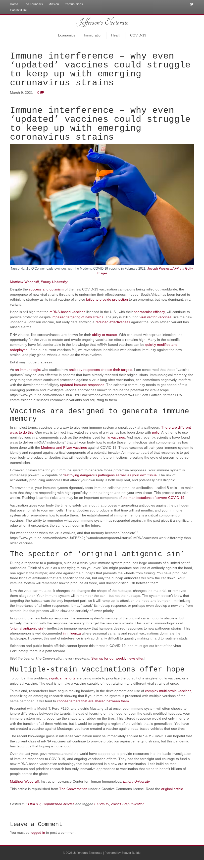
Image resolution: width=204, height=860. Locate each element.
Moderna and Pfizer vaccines (64, 447)
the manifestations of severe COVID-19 (153, 498)
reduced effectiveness (113, 322)
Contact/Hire (18, 10)
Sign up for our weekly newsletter (117, 658)
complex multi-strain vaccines (168, 691)
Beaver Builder (131, 853)
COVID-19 (138, 35)
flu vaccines (115, 437)
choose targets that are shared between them (93, 701)
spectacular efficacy (149, 312)
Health (116, 35)
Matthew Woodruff (24, 282)
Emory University (54, 282)
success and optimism (46, 289)
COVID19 (33, 804)
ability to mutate (104, 335)
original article (172, 789)
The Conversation (73, 789)
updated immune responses (82, 385)
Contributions (74, 4)
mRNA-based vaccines (67, 312)
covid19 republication (128, 804)
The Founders (33, 4)
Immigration (93, 35)
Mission (54, 4)
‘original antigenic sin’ (26, 628)
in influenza (72, 633)
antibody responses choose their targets (100, 370)
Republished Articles (58, 804)
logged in (38, 832)
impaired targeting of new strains (77, 317)
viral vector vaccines (155, 317)
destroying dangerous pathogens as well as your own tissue (110, 475)
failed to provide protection (107, 299)
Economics (66, 35)
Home (14, 4)
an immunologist (28, 370)
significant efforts (62, 678)
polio (155, 432)
